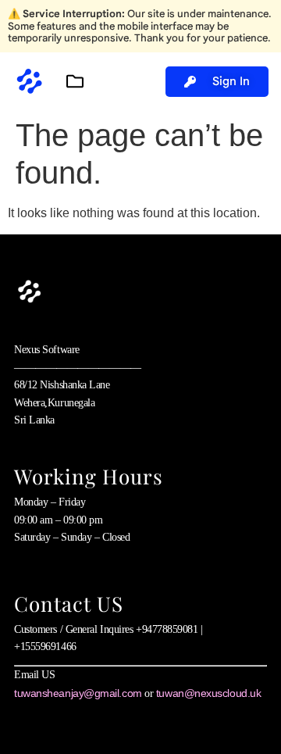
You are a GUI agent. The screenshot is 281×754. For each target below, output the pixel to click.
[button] (74, 82)
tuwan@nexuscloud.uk (208, 693)
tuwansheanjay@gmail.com (78, 693)
